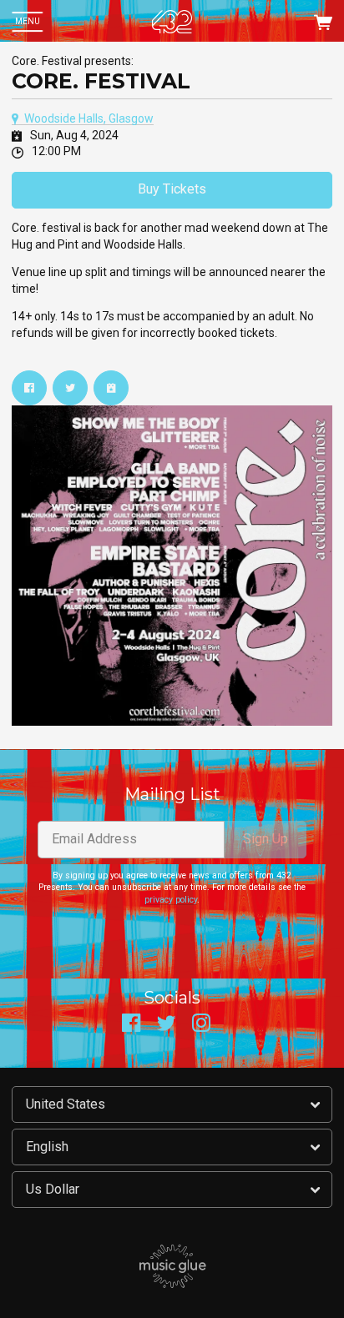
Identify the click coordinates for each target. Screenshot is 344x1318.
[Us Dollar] (172, 1189)
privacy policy (170, 899)
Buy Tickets (172, 189)
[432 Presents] (172, 21)
